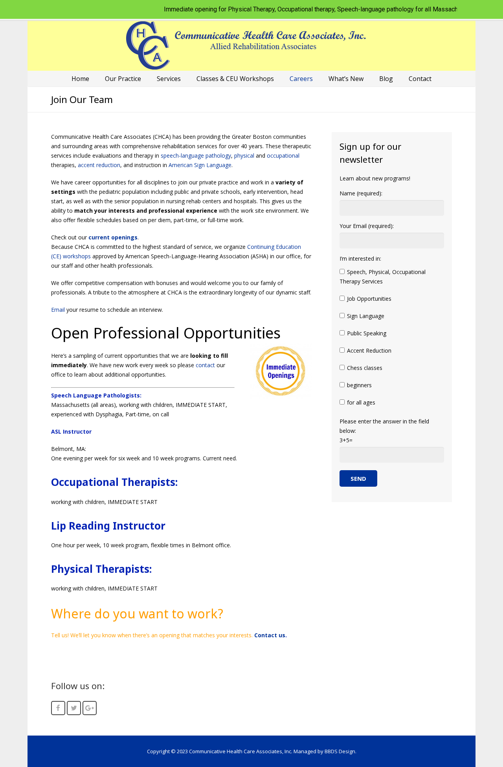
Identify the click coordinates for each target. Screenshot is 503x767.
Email (58, 309)
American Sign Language (200, 165)
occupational (283, 155)
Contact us (269, 635)
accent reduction (99, 165)
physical (244, 155)
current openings (113, 237)
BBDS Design (340, 751)
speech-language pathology (196, 155)
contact (205, 365)
